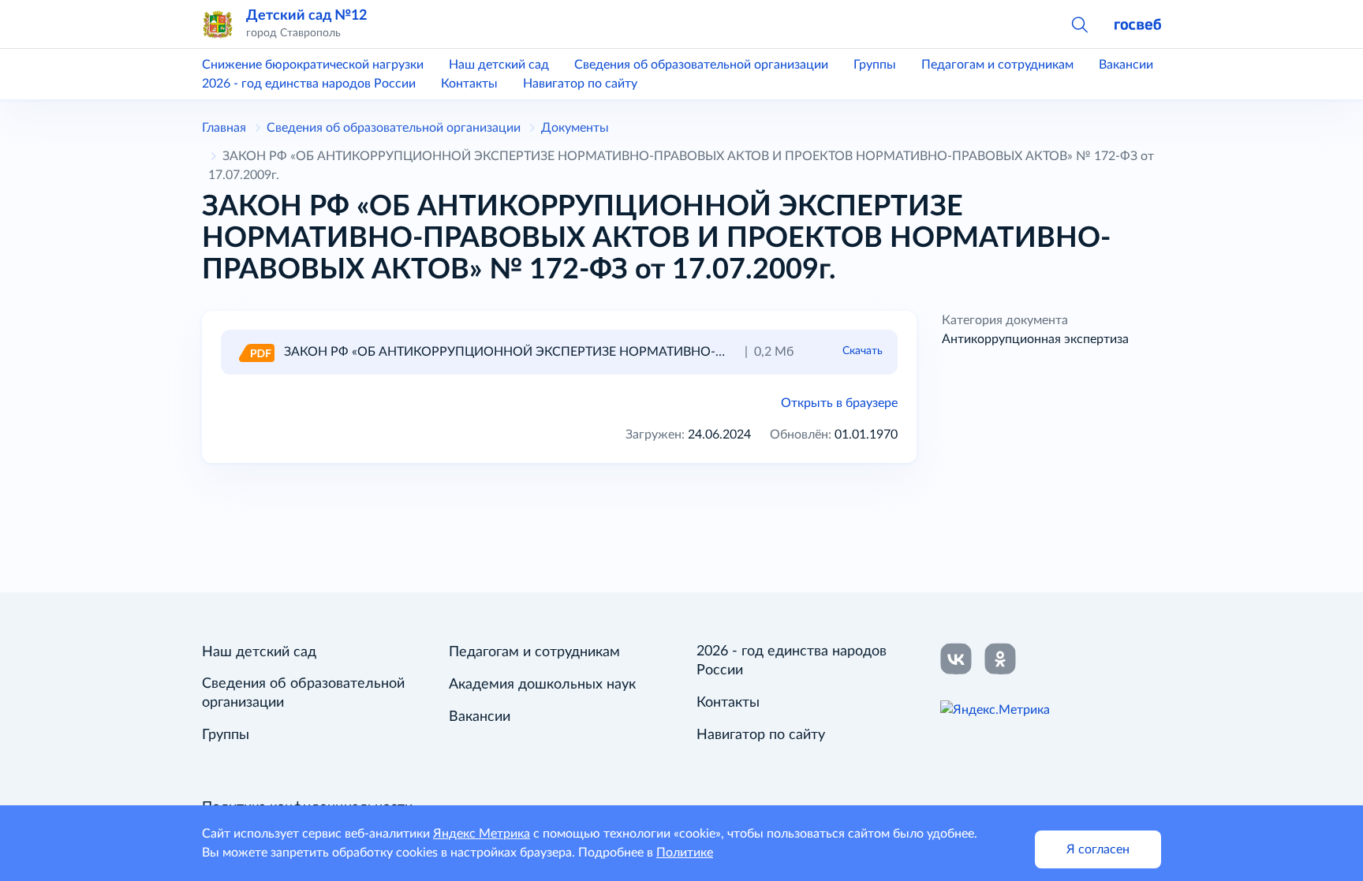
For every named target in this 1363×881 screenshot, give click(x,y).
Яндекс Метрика (481, 833)
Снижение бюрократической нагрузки (313, 64)
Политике (684, 852)
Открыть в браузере (839, 403)
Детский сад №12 (306, 15)
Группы (874, 64)
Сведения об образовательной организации (701, 64)
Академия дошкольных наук (542, 685)
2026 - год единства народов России (309, 83)
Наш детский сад (499, 64)
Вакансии (1126, 64)
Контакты (469, 83)
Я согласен (1098, 849)
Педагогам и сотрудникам (997, 64)
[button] (1079, 23)
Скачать (862, 351)
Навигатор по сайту (580, 83)
